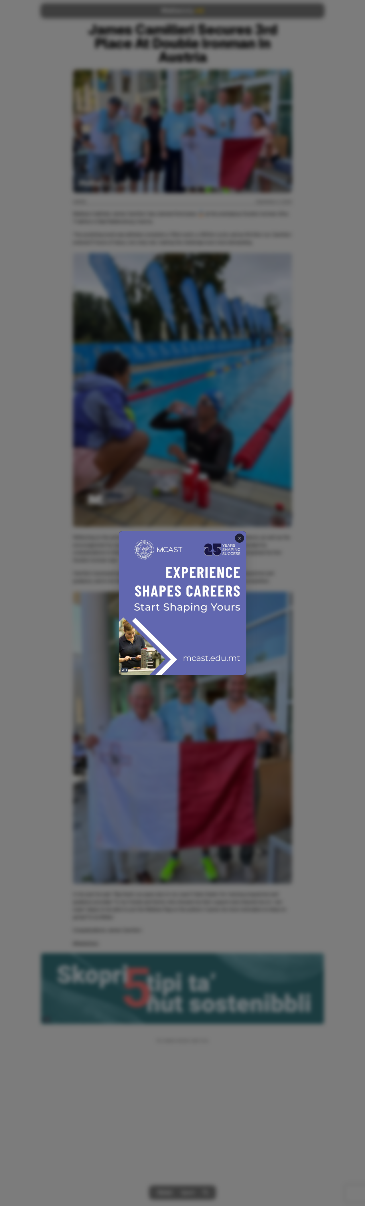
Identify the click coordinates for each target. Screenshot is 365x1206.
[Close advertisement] (239, 538)
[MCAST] (182, 603)
